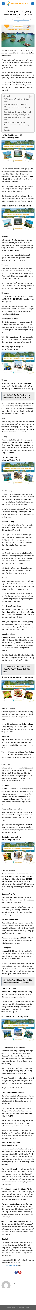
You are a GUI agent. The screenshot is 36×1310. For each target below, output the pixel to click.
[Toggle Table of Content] (30, 96)
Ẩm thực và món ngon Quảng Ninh (16, 114)
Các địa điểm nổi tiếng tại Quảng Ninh (17, 112)
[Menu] (3, 3)
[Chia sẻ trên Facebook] (16, 1272)
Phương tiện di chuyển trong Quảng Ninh (17, 108)
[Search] (32, 3)
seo (18, 21)
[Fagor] (18, 3)
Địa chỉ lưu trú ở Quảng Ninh (14, 122)
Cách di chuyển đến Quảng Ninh (15, 104)
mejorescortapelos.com (10, 1265)
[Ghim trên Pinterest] (20, 1272)
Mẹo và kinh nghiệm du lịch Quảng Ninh (16, 126)
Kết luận (7, 130)
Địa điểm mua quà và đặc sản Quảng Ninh (17, 118)
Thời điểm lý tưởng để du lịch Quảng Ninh (17, 100)
